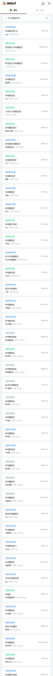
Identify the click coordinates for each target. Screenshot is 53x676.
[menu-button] (49, 3)
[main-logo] (9, 3)
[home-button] (43, 3)
